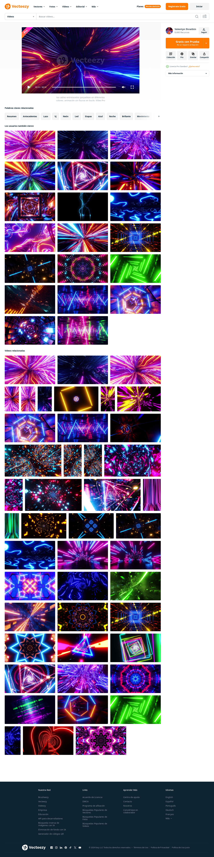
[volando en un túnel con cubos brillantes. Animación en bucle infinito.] (30, 330)
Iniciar (199, 6)
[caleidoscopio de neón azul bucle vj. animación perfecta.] (83, 586)
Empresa (42, 810)
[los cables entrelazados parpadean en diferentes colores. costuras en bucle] (30, 145)
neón (65, 116)
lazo (45, 116)
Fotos (52, 6)
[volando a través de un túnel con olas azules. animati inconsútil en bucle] (135, 207)
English (169, 797)
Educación (43, 814)
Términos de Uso (141, 847)
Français (170, 814)
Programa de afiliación (94, 805)
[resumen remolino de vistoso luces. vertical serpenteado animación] (73, 461)
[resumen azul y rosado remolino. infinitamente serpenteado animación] (132, 461)
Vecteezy (42, 801)
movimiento (143, 116)
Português (171, 805)
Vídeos (65, 6)
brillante (126, 116)
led (77, 116)
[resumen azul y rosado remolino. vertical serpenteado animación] (14, 495)
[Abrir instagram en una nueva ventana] (56, 847)
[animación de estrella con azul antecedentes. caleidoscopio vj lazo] (30, 648)
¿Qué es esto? (194, 66)
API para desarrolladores (50, 818)
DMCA (86, 801)
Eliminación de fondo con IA (52, 829)
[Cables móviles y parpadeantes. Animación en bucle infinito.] (30, 237)
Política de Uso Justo (181, 847)
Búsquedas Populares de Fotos (95, 818)
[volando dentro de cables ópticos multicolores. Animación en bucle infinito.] (30, 176)
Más (94, 6)
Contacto (127, 801)
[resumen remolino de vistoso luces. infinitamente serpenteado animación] (33, 461)
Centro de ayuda (131, 797)
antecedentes (30, 116)
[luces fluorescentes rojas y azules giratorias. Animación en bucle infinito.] (83, 299)
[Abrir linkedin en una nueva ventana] (61, 847)
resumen (11, 116)
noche (112, 116)
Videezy (42, 805)
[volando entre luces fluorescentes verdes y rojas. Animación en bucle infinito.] (30, 709)
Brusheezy (43, 797)
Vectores (38, 6)
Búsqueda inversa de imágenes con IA (48, 824)
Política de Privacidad (160, 847)
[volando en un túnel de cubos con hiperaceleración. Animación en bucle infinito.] (30, 617)
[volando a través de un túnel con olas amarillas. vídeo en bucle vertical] (108, 398)
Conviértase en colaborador (130, 811)
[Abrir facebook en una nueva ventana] (51, 847)
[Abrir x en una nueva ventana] (75, 847)
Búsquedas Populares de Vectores (95, 811)
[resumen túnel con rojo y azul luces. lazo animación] (53, 495)
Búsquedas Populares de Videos (95, 824)
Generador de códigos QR (51, 833)
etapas (88, 116)
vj (55, 116)
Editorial (80, 6)
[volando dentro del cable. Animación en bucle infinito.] (83, 237)
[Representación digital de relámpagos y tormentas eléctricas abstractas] (83, 207)
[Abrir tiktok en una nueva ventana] (70, 847)
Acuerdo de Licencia (92, 797)
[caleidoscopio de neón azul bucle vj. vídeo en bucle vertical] (13, 740)
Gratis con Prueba (187, 43)
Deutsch (170, 810)
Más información (175, 73)
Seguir (204, 32)
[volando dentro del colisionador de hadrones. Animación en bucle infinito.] (135, 145)
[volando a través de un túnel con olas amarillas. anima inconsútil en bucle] (139, 398)
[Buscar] (197, 16)
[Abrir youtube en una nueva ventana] (80, 847)
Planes (140, 6)
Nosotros (127, 805)
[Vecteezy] (17, 6)
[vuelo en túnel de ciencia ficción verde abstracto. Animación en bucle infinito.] (135, 586)
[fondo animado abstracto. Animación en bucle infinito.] (83, 268)
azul (100, 116)
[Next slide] (156, 116)
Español (169, 801)
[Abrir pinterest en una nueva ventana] (66, 847)
